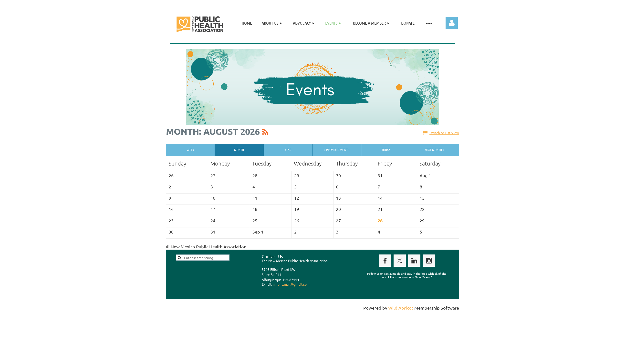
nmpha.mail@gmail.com (291, 284)
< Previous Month (337, 149)
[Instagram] (429, 260)
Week (190, 149)
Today (386, 149)
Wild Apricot (400, 307)
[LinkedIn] (414, 260)
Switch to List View (444, 132)
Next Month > (434, 149)
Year (288, 149)
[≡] (429, 23)
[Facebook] (385, 260)
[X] (400, 260)
